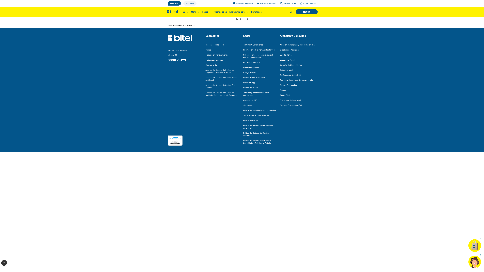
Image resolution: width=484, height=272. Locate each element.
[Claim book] (175, 140)
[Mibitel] (305, 11)
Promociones (220, 12)
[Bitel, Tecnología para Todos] (173, 11)
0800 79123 (177, 60)
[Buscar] (291, 11)
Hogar (205, 12)
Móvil (194, 12)
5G (184, 12)
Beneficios (256, 12)
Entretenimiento (237, 12)
